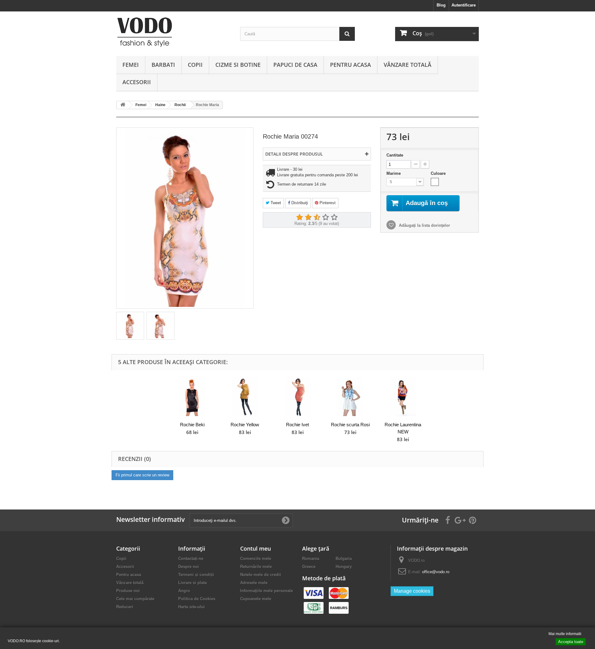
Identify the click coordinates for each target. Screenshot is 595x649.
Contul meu (255, 548)
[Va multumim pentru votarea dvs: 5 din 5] (334, 217)
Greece (308, 566)
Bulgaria (344, 558)
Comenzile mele (255, 558)
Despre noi (188, 566)
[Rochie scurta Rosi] (350, 397)
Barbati (163, 64)
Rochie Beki (192, 424)
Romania (310, 558)
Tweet (275, 202)
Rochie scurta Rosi (350, 424)
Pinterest (327, 202)
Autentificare (464, 5)
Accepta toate (570, 641)
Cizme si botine (238, 64)
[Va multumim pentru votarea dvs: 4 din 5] (325, 217)
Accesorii (136, 82)
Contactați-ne (190, 558)
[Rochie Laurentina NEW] (403, 397)
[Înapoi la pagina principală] (123, 105)
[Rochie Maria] (130, 325)
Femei (130, 64)
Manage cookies (412, 591)
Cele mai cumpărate (135, 598)
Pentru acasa (350, 64)
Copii (195, 64)
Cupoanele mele (255, 598)
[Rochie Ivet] (297, 397)
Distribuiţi (299, 202)
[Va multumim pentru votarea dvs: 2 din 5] (308, 217)
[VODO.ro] (173, 32)
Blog (441, 5)
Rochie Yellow (245, 424)
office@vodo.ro (435, 571)
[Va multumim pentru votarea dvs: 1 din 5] (299, 217)
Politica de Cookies (196, 598)
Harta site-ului (191, 606)
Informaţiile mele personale (266, 590)
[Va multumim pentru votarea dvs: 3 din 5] (316, 217)
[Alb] (434, 181)
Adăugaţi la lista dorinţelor (424, 225)
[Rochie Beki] (192, 397)
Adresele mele (253, 582)
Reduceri (124, 606)
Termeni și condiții (196, 574)
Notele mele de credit (260, 574)
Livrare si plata (192, 582)
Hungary (344, 566)
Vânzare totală (407, 64)
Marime (394, 173)
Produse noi (128, 590)
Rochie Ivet (297, 424)
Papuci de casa (295, 64)
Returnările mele (256, 566)
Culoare (439, 173)
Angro (184, 590)
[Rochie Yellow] (245, 397)
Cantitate (394, 155)
